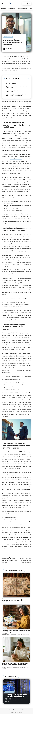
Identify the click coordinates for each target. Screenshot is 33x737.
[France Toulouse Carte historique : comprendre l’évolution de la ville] (16, 585)
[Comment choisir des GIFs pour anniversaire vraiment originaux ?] (16, 617)
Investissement (9, 692)
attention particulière (23, 299)
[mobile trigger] (3, 3)
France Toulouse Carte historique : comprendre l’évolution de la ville (13, 599)
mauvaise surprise (16, 159)
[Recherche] (24, 3)
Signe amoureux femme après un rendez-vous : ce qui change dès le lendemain (15, 664)
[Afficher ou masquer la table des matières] (24, 79)
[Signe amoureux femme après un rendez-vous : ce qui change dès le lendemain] (16, 649)
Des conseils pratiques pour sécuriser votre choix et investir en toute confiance (16, 94)
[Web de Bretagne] (11, 3)
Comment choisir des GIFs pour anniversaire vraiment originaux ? (16, 631)
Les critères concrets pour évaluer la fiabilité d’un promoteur (16, 90)
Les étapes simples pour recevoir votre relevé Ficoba (16, 696)
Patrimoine (8, 36)
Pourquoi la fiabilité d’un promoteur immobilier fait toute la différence (17, 82)
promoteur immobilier (18, 154)
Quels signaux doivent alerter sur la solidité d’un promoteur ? (16, 86)
